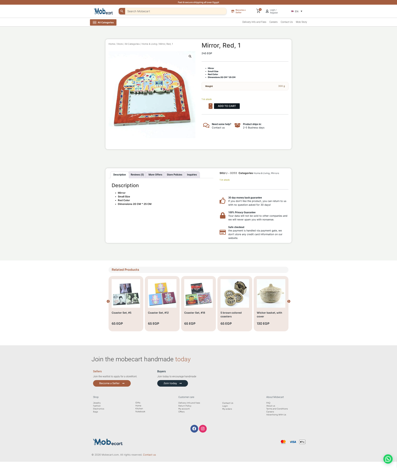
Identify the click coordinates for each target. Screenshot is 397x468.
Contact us (149, 454)
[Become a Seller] (232, 11)
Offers (181, 412)
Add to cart (227, 106)
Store (120, 44)
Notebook (140, 411)
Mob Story (301, 22)
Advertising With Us (276, 414)
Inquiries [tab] (192, 174)
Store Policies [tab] (174, 174)
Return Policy (184, 406)
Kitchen (139, 408)
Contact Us (287, 22)
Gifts (137, 403)
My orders (227, 409)
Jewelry (97, 403)
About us (270, 406)
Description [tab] (119, 174)
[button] (296, 11)
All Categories (132, 44)
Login (225, 406)
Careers (273, 22)
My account (184, 409)
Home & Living (149, 44)
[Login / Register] (267, 11)
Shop (96, 397)
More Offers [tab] (155, 174)
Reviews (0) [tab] (137, 174)
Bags (95, 412)
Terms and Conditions (277, 409)
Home (112, 44)
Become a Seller (240, 11)
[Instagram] (203, 429)
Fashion (97, 406)
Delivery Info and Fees (254, 22)
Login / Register (274, 11)
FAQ (268, 403)
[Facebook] (194, 429)
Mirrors (275, 173)
